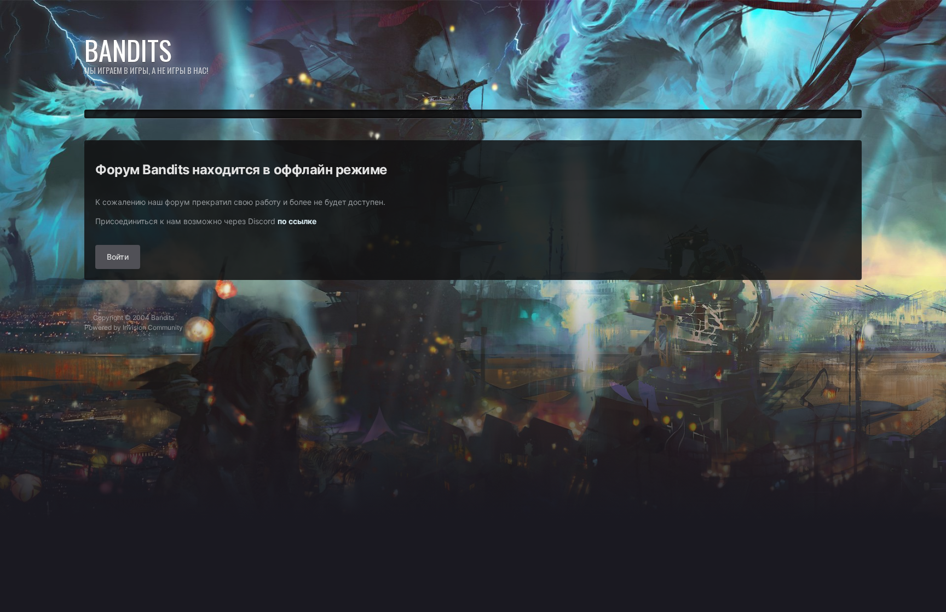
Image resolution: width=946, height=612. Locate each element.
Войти (118, 256)
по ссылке (297, 221)
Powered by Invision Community (133, 327)
